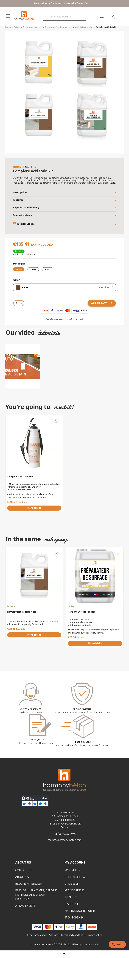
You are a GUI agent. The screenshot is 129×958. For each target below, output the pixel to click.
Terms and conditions (72, 935)
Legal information (37, 935)
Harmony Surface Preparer (82, 612)
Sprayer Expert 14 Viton (20, 476)
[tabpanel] (32, 465)
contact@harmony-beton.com (64, 840)
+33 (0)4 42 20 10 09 (64, 833)
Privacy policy (94, 935)
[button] (8, 92)
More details (34, 508)
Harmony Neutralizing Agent (22, 612)
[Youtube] (69, 851)
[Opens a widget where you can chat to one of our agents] (117, 945)
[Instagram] (60, 851)
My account (75, 862)
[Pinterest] (79, 851)
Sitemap (54, 935)
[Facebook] (50, 851)
